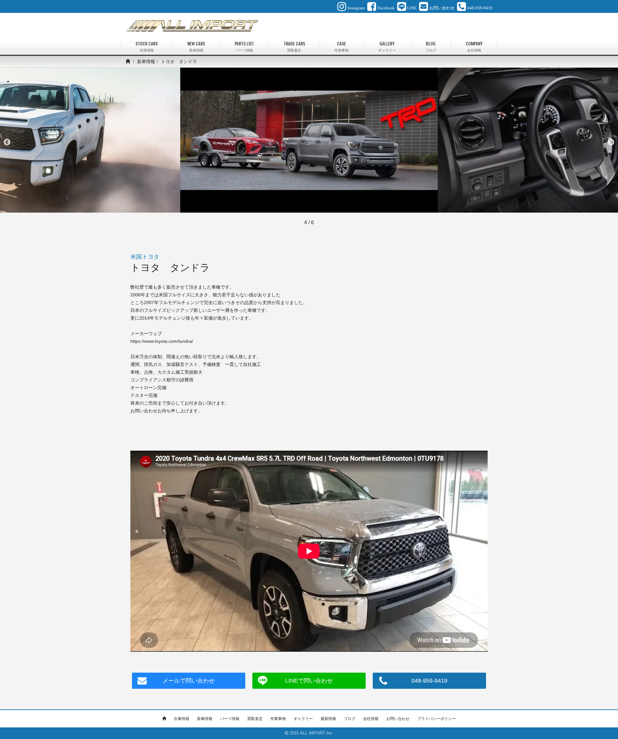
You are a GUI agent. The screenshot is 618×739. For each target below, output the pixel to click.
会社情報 (371, 718)
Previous (7, 142)
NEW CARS (196, 46)
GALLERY (387, 46)
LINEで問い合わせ (309, 680)
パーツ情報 (229, 718)
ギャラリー (303, 718)
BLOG (431, 46)
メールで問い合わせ (189, 680)
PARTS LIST (244, 46)
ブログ (349, 718)
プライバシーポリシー (436, 718)
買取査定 (255, 718)
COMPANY (474, 46)
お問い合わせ (397, 718)
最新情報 (328, 718)
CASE (341, 46)
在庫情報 (181, 718)
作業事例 (278, 718)
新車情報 (146, 61)
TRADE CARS (294, 46)
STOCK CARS (147, 46)
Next (611, 142)
